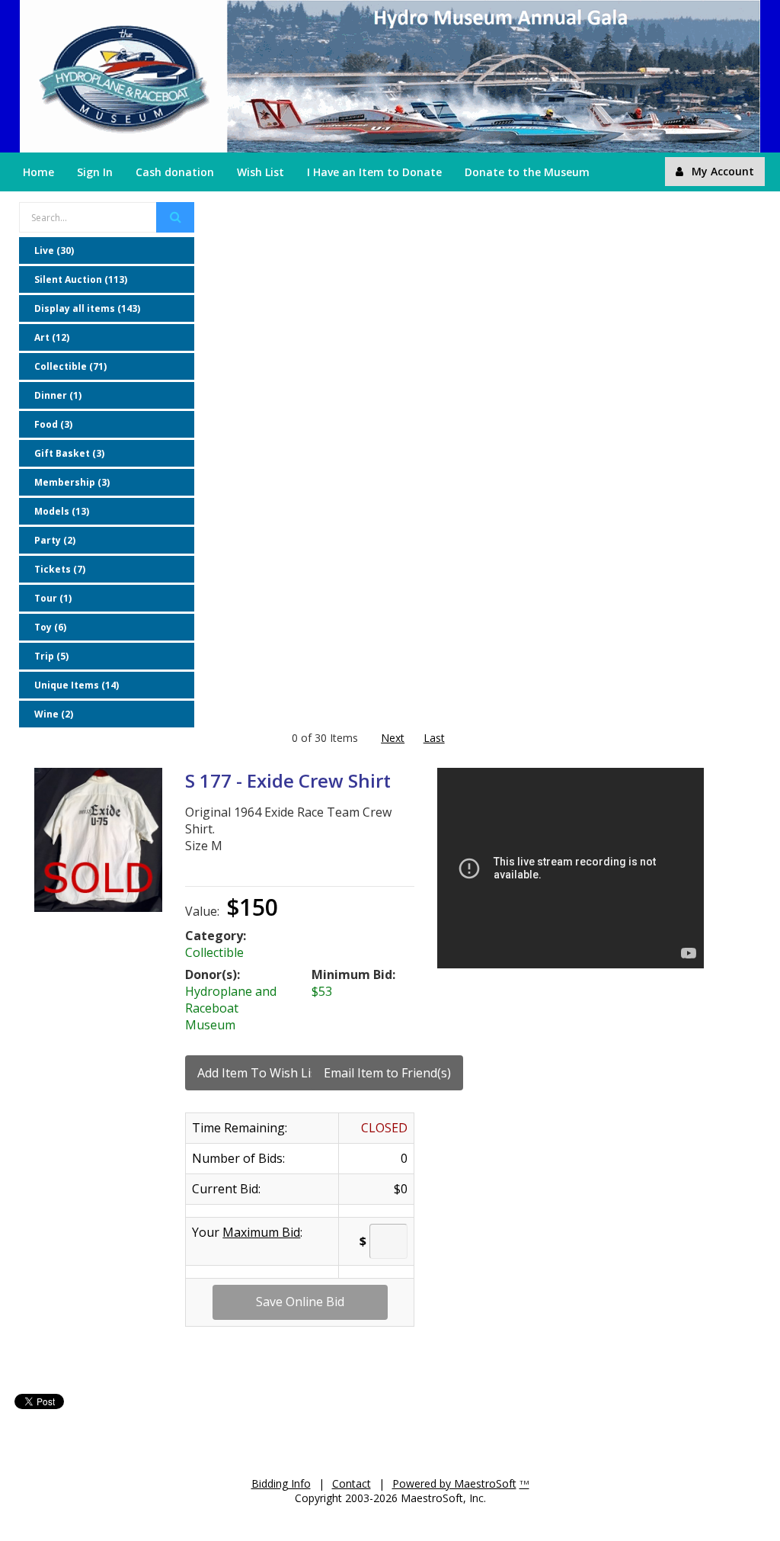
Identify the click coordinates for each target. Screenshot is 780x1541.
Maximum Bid (261, 1232)
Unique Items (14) (76, 685)
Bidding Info (281, 1483)
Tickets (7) (59, 569)
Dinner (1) (58, 395)
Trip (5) (51, 656)
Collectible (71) (70, 366)
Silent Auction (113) (80, 279)
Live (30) (54, 250)
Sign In (95, 172)
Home (38, 172)
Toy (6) (50, 627)
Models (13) (61, 511)
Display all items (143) (87, 308)
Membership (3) (72, 482)
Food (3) (53, 424)
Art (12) (51, 337)
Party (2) (54, 540)
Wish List (260, 172)
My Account (723, 171)
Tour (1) (53, 598)
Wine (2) (53, 714)
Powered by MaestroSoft (454, 1483)
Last (434, 737)
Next (392, 737)
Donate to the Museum (527, 172)
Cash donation (175, 172)
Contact (351, 1483)
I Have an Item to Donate (374, 172)
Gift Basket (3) (69, 453)
